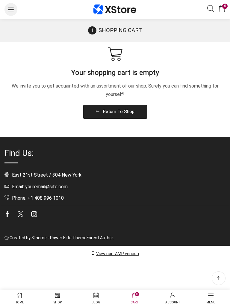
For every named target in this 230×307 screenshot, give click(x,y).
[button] (10, 9)
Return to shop (118, 111)
